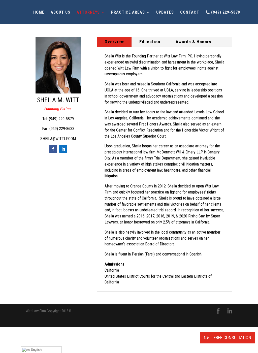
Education (149, 41)
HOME (38, 13)
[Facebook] (53, 149)
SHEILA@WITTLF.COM (58, 138)
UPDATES (165, 13)
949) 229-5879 (62, 118)
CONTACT (189, 13)
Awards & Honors (193, 41)
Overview (114, 41)
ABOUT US (60, 13)
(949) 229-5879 (225, 12)
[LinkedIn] (63, 149)
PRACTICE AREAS (128, 13)
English (36, 349)
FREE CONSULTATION (232, 337)
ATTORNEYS (88, 13)
